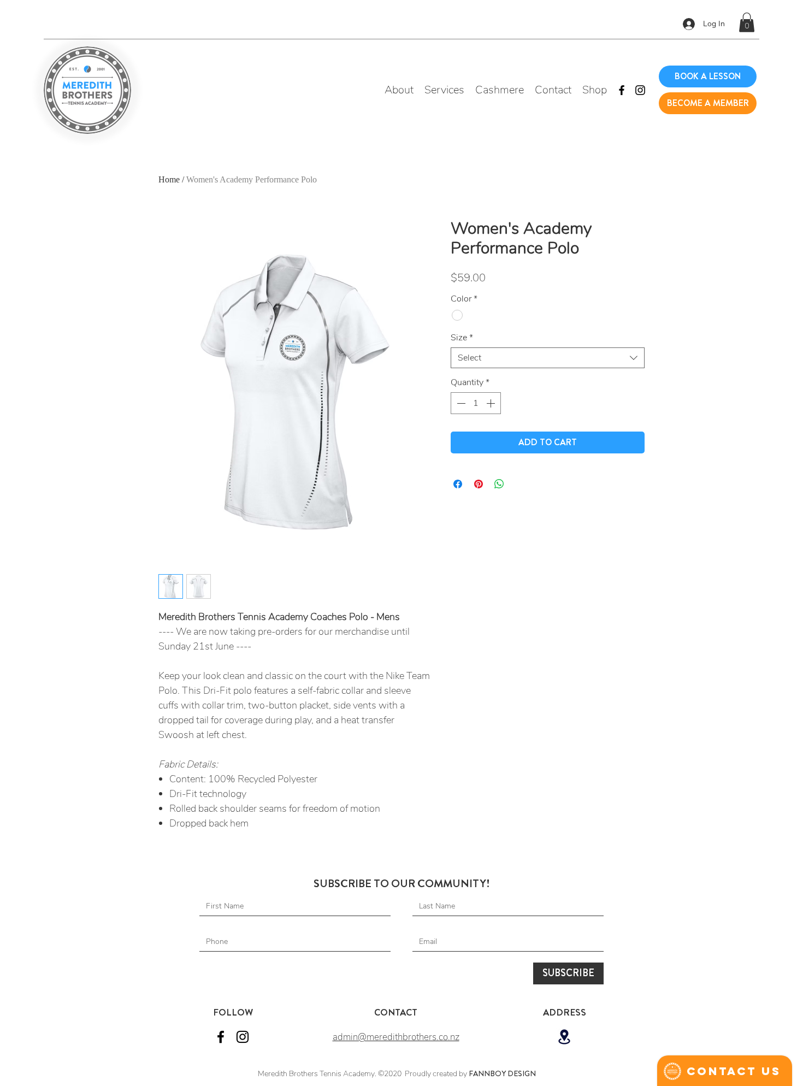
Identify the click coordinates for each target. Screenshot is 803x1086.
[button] (747, 22)
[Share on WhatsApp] (499, 484)
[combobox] (548, 357)
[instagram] (640, 90)
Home (169, 179)
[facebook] (621, 90)
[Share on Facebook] (457, 484)
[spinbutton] (476, 403)
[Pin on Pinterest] (478, 484)
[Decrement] (460, 403)
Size (462, 337)
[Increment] (491, 403)
